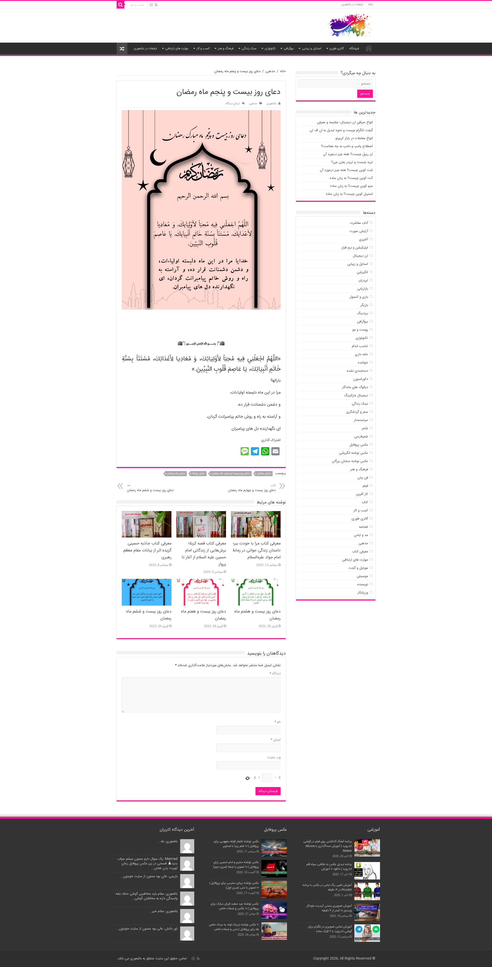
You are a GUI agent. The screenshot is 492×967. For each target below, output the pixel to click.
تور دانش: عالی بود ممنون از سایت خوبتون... (147, 929)
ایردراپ (363, 280)
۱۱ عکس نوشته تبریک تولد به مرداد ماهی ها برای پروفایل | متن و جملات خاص (234, 927)
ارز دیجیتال (360, 256)
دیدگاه (275, 673)
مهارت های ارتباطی (176, 48)
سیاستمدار (361, 420)
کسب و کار (203, 48)
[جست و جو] (120, 4)
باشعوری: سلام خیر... (163, 911)
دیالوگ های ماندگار (355, 387)
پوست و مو (360, 330)
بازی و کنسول (359, 297)
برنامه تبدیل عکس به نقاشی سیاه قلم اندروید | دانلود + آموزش (329, 867)
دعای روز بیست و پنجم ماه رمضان (231, 473)
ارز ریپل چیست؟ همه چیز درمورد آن (348, 154)
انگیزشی (362, 272)
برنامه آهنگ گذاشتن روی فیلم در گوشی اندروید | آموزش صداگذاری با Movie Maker (327, 846)
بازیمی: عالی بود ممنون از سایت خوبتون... (149, 876)
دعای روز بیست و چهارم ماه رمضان (251, 488)
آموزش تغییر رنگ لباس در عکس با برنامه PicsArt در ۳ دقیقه (327, 887)
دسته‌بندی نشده (357, 371)
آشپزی (363, 239)
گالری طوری (337, 48)
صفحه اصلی (368, 48)
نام (277, 722)
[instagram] (151, 5)
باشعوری (271, 103)
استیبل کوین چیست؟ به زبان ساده (349, 194)
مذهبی (270, 71)
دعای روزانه (198, 473)
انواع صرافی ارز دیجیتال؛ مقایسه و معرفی (345, 122)
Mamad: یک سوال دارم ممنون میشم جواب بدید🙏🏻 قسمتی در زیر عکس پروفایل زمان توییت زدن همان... (147, 863)
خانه (370, 4)
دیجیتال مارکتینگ (356, 395)
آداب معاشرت (359, 223)
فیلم (365, 486)
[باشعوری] (347, 24)
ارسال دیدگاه (233, 103)
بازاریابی (362, 289)
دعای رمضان (264, 473)
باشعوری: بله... (168, 841)
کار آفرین (362, 494)
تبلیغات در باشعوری (352, 4)
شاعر (365, 428)
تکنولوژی (270, 48)
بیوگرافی (289, 48)
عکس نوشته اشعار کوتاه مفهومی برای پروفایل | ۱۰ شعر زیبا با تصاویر (236, 844)
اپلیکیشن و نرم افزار (354, 248)
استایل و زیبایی (311, 48)
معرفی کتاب (360, 551)
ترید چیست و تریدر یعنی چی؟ (352, 162)
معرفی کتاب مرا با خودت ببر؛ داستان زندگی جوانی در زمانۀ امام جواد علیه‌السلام (257, 550)
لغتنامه (363, 527)
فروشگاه (354, 48)
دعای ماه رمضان (176, 473)
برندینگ (362, 313)
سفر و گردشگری (357, 412)
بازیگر (364, 305)
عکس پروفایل (359, 445)
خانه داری (361, 354)
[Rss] (156, 5)
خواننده (363, 363)
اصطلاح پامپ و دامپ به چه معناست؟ (347, 146)
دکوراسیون (360, 379)
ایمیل (276, 740)
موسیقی (362, 576)
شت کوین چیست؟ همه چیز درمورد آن (346, 170)
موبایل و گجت (358, 568)
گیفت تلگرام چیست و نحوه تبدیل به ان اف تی (341, 130)
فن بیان (362, 478)
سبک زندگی (249, 48)
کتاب (365, 502)
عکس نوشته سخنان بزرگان (350, 461)
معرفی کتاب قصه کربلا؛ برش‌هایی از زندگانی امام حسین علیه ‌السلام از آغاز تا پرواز (204, 554)
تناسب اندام (360, 346)
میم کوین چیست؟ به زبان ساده (351, 186)
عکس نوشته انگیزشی (353, 453)
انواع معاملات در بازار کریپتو (354, 138)
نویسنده (362, 584)
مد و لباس (361, 535)
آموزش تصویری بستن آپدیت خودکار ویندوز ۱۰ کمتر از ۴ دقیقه (329, 908)
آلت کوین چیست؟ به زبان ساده (351, 178)
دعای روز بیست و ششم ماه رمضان (150, 488)
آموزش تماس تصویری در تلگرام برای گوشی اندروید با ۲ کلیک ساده (330, 929)
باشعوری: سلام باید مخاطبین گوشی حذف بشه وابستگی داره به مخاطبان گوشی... (147, 896)
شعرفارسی (361, 436)
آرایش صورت (359, 231)
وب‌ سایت (274, 757)
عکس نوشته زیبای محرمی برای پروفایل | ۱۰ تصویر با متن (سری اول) (234, 885)
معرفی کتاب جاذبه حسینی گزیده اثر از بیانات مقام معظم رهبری (147, 550)
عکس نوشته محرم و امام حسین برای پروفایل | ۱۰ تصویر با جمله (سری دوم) (236, 864)
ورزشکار (362, 593)
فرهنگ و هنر (225, 48)
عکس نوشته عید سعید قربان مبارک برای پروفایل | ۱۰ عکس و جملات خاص (235, 906)
